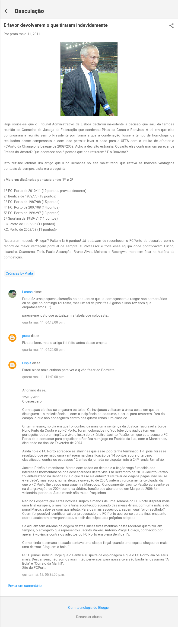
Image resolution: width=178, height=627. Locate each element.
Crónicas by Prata (19, 273)
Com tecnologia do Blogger (89, 608)
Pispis (26, 363)
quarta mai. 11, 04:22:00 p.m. (43, 350)
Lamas (27, 292)
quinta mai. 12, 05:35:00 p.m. (43, 574)
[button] (171, 26)
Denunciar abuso (89, 617)
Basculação (29, 11)
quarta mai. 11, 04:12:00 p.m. (43, 322)
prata (26, 336)
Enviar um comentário (25, 586)
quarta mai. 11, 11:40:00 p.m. (43, 377)
